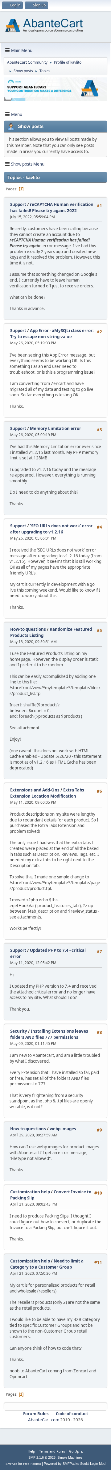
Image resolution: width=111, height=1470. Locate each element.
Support (18, 204)
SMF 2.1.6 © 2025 (42, 1457)
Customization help (30, 1192)
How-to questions (28, 629)
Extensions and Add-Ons (35, 790)
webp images (63, 1128)
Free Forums (32, 1463)
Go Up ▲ (76, 1451)
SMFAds (11, 1463)
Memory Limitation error (55, 428)
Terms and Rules (52, 1451)
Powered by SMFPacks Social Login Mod (74, 1463)
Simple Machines (70, 1457)
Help (31, 1451)
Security (18, 1031)
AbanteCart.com (43, 1420)
